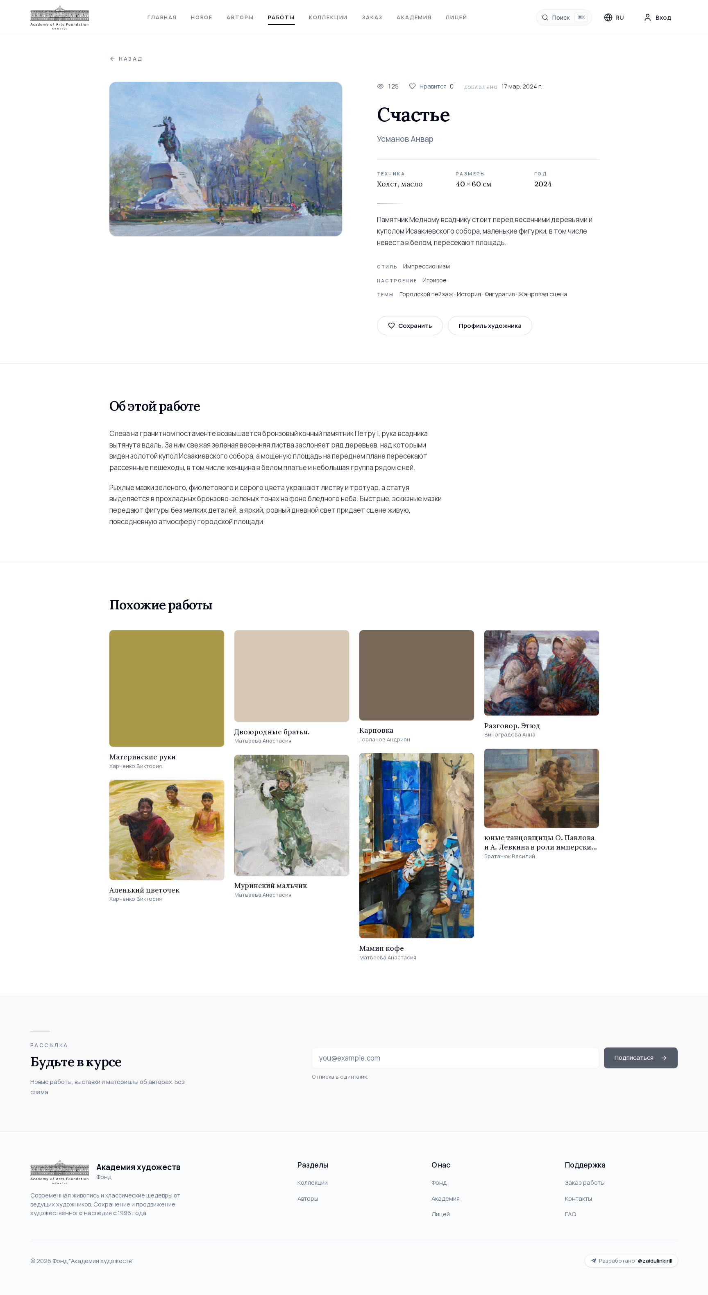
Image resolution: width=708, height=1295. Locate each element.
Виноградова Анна (510, 734)
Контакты (578, 1198)
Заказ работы (585, 1182)
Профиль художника (490, 325)
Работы (281, 17)
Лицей (456, 17)
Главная (162, 17)
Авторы (240, 17)
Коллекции (328, 17)
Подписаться (634, 1057)
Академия (414, 17)
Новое (202, 17)
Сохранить (415, 325)
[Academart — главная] (60, 17)
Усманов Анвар (405, 139)
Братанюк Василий (509, 856)
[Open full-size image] (226, 159)
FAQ (570, 1214)
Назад (131, 58)
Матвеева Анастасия (262, 740)
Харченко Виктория (135, 766)
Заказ (372, 17)
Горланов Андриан (384, 739)
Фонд (439, 1182)
